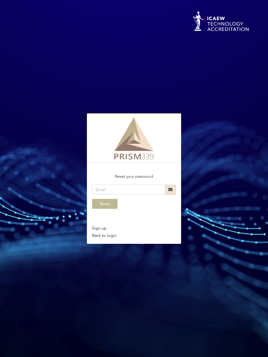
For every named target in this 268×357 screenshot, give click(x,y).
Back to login (104, 235)
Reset (105, 204)
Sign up (99, 228)
